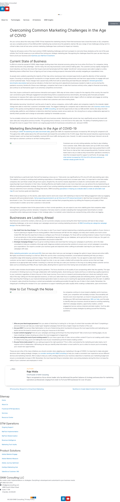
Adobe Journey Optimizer (10, 463)
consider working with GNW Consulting (53, 353)
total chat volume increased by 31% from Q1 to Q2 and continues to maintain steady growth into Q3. (85, 157)
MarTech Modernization (10, 436)
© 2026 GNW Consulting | (16, 499)
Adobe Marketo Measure (10, 458)
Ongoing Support (7, 427)
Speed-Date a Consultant (8, 3)
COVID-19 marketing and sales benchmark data (34, 131)
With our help (95, 299)
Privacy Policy (29, 499)
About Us (5, 404)
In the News (4, 6)
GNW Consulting (50, 109)
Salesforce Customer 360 (10, 471)
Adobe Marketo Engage (9, 454)
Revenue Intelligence (9, 440)
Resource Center (7, 417)
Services (5, 413)
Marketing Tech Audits (9, 444)
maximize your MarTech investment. (43, 56)
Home (4, 400)
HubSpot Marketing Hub (10, 467)
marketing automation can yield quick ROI (27, 253)
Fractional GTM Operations (11, 409)
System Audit (4, 4)
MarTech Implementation (10, 431)
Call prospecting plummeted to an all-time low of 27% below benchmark (58, 198)
